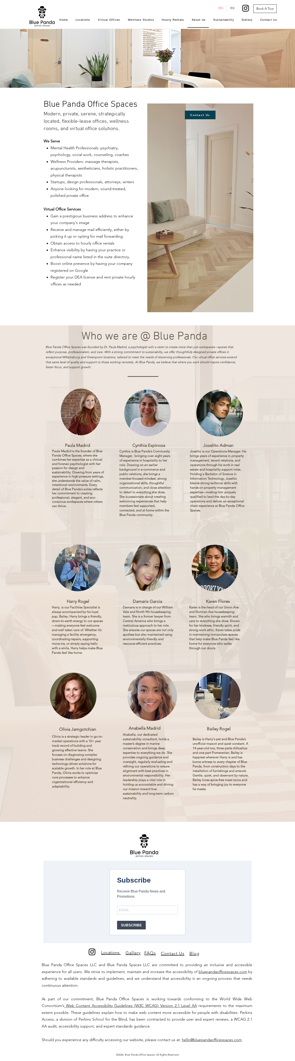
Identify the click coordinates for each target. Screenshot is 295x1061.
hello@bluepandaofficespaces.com (212, 1039)
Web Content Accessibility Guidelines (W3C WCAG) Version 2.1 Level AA (130, 1005)
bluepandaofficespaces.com (223, 971)
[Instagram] (245, 8)
